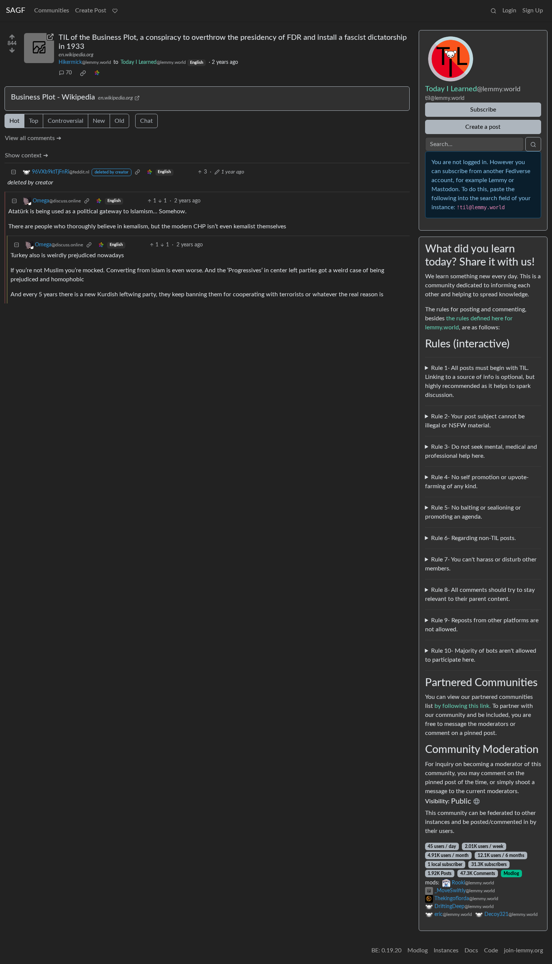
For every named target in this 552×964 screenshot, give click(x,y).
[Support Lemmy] (115, 10)
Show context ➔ (26, 155)
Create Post (90, 11)
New (99, 121)
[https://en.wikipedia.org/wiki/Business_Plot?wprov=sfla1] (39, 48)
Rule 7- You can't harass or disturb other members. (481, 564)
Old (119, 121)
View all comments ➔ (33, 138)
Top (33, 121)
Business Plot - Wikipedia (53, 97)
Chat (146, 121)
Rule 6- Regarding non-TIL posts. (473, 538)
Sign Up (532, 11)
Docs (471, 950)
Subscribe (483, 110)
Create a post (483, 127)
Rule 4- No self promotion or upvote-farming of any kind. (477, 481)
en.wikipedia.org (76, 54)
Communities (51, 11)
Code (491, 950)
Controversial (65, 121)
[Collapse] (14, 172)
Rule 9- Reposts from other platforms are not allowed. (482, 624)
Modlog (511, 873)
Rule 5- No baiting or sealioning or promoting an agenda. (473, 512)
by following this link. (462, 706)
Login (509, 11)
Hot (14, 121)
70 (69, 72)
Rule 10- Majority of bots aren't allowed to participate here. (481, 655)
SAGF (15, 10)
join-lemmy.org (523, 950)
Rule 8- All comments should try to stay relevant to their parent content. (480, 594)
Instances (446, 950)
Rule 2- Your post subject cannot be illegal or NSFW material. (475, 420)
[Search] (493, 10)
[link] (83, 73)
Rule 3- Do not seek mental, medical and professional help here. (481, 451)
